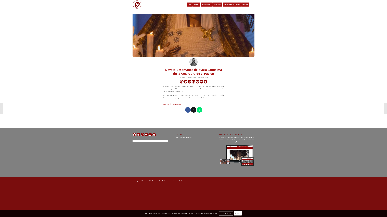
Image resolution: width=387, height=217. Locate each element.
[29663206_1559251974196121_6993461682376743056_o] (193, 35)
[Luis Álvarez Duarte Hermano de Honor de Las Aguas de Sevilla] (385, 108)
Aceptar (237, 213)
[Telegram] (201, 81)
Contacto (175, 181)
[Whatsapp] (189, 81)
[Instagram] (193, 81)
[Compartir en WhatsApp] (199, 110)
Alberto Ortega (204, 77)
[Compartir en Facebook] (188, 110)
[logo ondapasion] (137, 4)
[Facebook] (182, 81)
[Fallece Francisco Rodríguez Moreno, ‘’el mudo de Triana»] (1, 108)
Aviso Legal (169, 181)
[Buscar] (252, 4)
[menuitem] (190, 4)
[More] (205, 81)
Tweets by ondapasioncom (184, 137)
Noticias (194, 77)
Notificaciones (183, 181)
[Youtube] (154, 134)
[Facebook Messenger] (197, 81)
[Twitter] (185, 81)
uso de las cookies (225, 213)
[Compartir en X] (193, 110)
